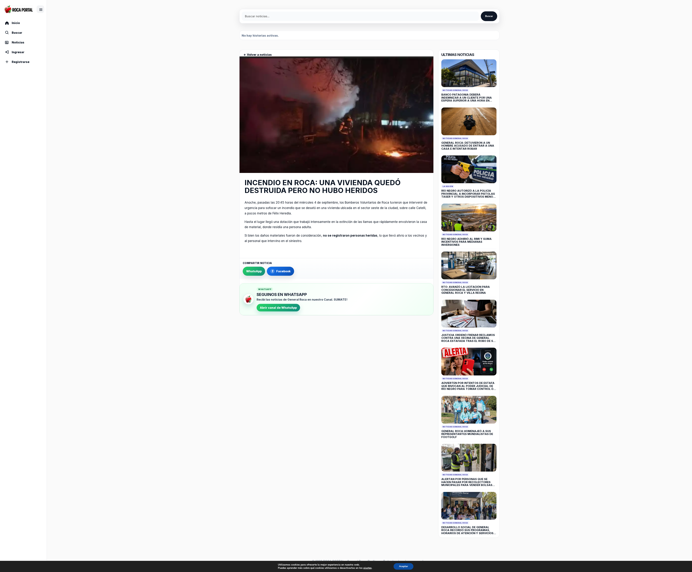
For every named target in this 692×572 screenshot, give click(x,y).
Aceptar (403, 566)
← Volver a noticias (257, 54)
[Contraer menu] (40, 9)
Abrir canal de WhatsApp (278, 307)
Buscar (489, 16)
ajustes (367, 568)
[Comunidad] (19, 9)
